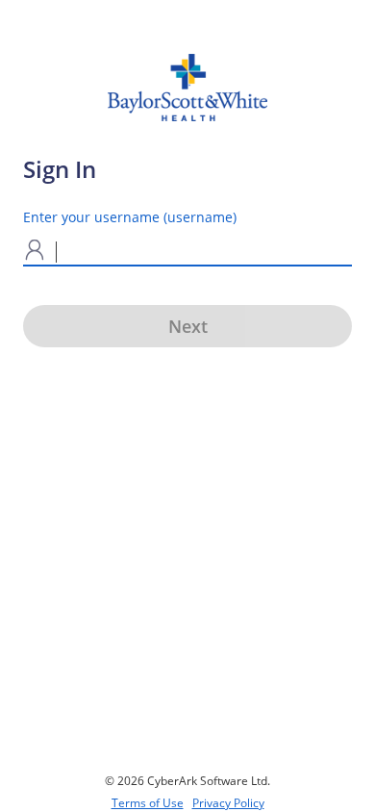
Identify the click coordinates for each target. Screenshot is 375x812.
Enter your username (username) (130, 217)
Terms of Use (148, 803)
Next (188, 326)
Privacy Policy (228, 803)
